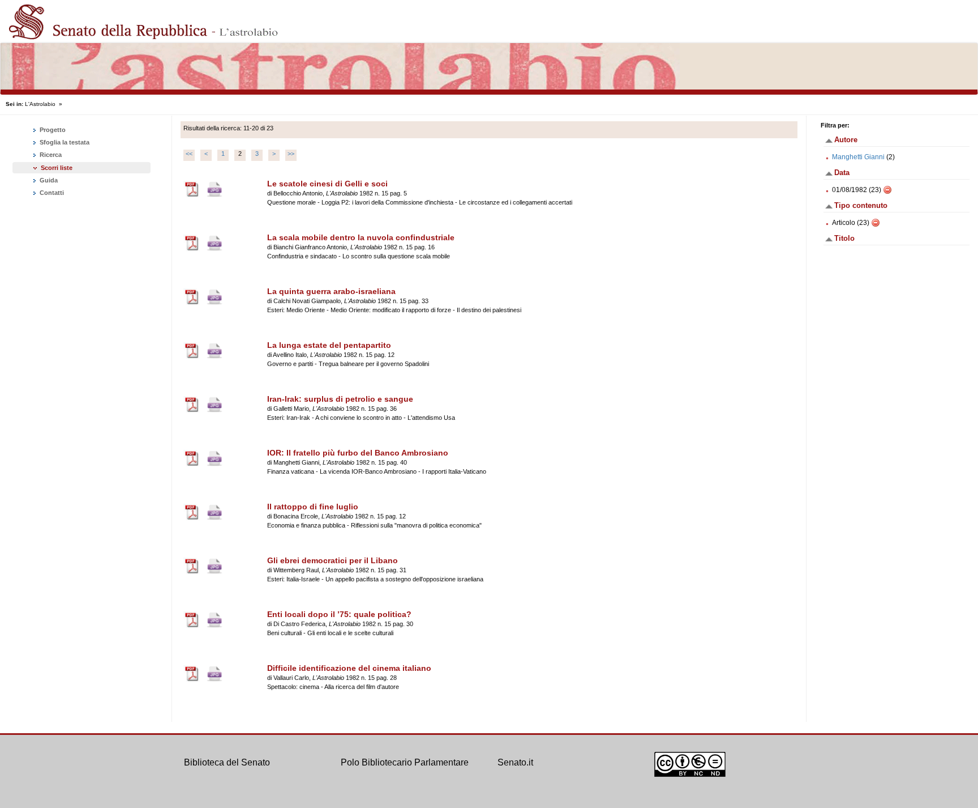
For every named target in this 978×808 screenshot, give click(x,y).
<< (189, 153)
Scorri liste (56, 167)
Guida (48, 180)
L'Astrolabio (40, 104)
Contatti (51, 192)
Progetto (52, 129)
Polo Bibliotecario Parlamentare (405, 762)
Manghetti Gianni (858, 157)
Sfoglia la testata (63, 142)
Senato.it (515, 762)
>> (291, 153)
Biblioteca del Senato (227, 762)
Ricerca (50, 154)
